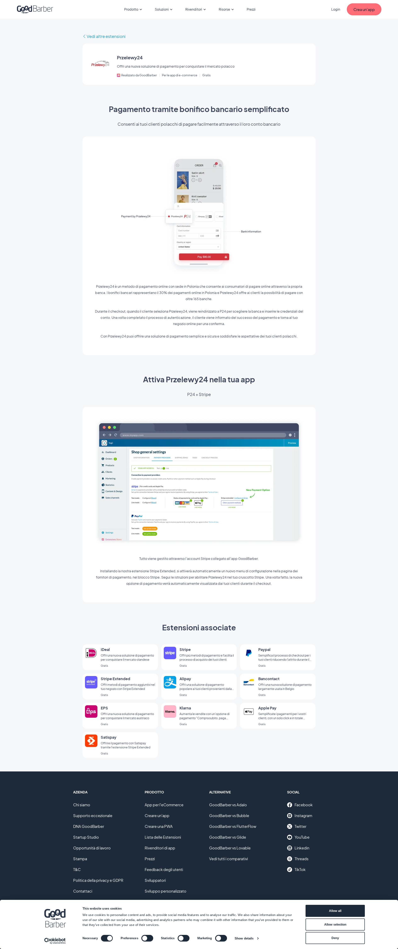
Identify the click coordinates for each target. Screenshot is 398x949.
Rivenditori (193, 9)
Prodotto (131, 9)
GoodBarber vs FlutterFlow (232, 826)
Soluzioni (162, 9)
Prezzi (251, 9)
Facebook (304, 804)
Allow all (335, 910)
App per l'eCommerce (164, 804)
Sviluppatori (155, 880)
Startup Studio (86, 837)
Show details (244, 938)
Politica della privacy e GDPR (98, 880)
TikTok (300, 869)
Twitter (300, 826)
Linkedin (302, 847)
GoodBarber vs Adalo (228, 804)
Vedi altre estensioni (106, 36)
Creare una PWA (159, 826)
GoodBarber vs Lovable (230, 847)
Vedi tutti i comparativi (228, 858)
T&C (77, 869)
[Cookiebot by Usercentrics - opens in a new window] (55, 941)
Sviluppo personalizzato (165, 891)
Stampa (80, 858)
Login (335, 9)
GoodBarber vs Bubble (229, 815)
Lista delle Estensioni (163, 837)
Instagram (303, 815)
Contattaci (82, 891)
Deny (335, 938)
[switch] (147, 938)
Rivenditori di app (160, 847)
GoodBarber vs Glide (227, 837)
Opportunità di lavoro (92, 847)
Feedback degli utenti (164, 869)
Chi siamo (81, 804)
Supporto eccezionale (92, 815)
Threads (301, 858)
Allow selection (335, 924)
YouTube (302, 837)
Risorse (224, 9)
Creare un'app (157, 815)
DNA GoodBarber (88, 826)
